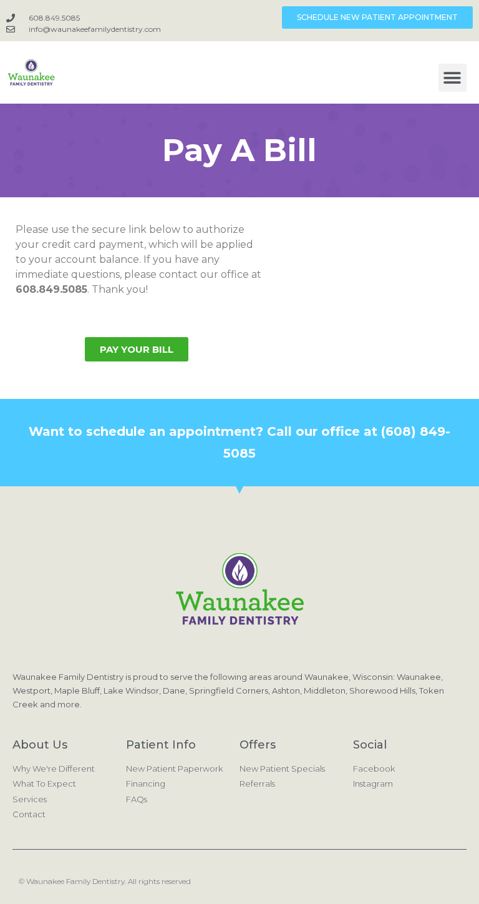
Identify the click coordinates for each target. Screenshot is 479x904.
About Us (39, 745)
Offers (258, 745)
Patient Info (161, 745)
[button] (452, 78)
